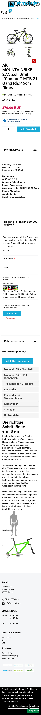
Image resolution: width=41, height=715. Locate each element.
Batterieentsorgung (10, 656)
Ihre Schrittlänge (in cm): (14, 351)
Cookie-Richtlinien (10, 701)
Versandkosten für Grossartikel (18, 114)
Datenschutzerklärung (12, 305)
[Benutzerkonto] (6, 12)
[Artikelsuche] (2, 12)
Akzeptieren (33, 710)
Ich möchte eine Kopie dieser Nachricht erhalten (16, 278)
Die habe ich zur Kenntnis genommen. (16, 306)
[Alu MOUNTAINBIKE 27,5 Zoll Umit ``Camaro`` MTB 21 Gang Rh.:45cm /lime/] (19, 33)
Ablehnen (34, 706)
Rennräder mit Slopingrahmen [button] (13, 397)
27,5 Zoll (36, 18)
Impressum (6, 637)
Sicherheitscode (8, 284)
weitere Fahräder (12, 18)
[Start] (2, 18)
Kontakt (5, 640)
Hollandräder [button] (11, 415)
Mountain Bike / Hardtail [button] (18, 369)
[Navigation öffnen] (4, 4)
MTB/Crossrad (25, 18)
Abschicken (12, 313)
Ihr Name (6, 250)
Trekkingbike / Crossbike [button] (19, 383)
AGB (3, 643)
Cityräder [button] (9, 409)
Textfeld (5, 267)
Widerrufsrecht (8, 659)
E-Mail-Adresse (8, 259)
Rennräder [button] (10, 389)
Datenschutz (7, 653)
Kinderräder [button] (11, 403)
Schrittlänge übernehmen (17, 361)
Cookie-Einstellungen (18, 706)
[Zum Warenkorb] (10, 13)
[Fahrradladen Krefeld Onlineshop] (24, 4)
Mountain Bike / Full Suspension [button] (15, 377)
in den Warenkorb (28, 129)
